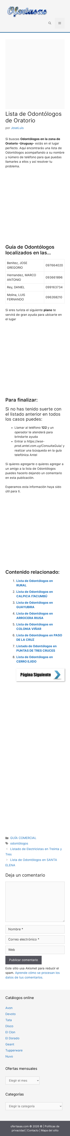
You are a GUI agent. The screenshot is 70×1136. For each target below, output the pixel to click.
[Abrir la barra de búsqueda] (50, 23)
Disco (9, 1026)
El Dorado (12, 1038)
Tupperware (14, 1050)
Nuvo (9, 1056)
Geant (9, 1044)
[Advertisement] (35, 74)
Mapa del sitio (50, 1130)
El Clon (10, 1032)
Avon (9, 1008)
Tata (8, 1020)
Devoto (10, 1014)
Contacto (33, 1130)
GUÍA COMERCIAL (23, 838)
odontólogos (19, 843)
